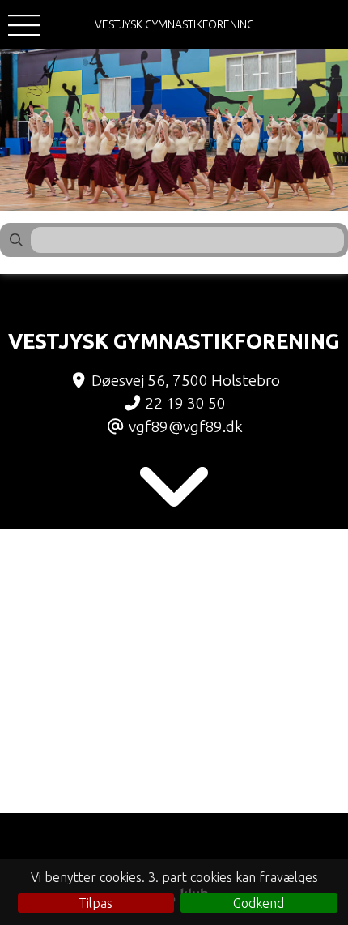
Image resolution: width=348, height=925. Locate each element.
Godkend (258, 903)
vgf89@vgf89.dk (186, 426)
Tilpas (95, 903)
